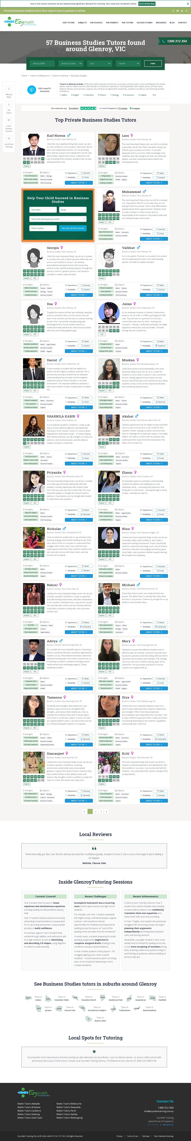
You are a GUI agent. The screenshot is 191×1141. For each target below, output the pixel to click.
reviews (153, 1124)
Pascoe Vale (70, 1009)
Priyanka (54, 473)
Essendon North (88, 998)
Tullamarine (124, 1009)
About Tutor (77, 182)
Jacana (48, 1009)
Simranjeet (55, 754)
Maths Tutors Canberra (29, 1110)
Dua (50, 304)
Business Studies (79, 75)
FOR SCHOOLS (96, 22)
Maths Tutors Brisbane (29, 1107)
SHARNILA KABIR (61, 416)
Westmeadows (149, 1009)
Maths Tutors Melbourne (69, 1103)
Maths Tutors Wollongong (70, 1117)
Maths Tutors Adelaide (29, 1103)
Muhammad (131, 192)
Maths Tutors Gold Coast (30, 1117)
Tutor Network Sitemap (163, 1136)
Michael (128, 585)
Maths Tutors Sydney (67, 1114)
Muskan (128, 360)
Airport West (100, 1019)
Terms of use (132, 1136)
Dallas (38, 998)
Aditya (52, 641)
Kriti (125, 754)
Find (153, 63)
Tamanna (54, 697)
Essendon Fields (62, 998)
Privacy (120, 1136)
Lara (125, 136)
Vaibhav (128, 248)
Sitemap (145, 1136)
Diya (125, 697)
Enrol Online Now (147, 3)
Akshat (127, 416)
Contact (182, 22)
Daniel (52, 360)
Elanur (127, 473)
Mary (126, 641)
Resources (161, 22)
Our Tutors (69, 22)
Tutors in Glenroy (60, 75)
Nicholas (54, 529)
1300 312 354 (177, 41)
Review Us (168, 1124)
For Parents (112, 22)
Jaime (127, 304)
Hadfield (162, 998)
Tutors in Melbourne (39, 75)
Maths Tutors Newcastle (69, 1107)
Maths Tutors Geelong (29, 1114)
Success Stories (145, 22)
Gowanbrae (140, 998)
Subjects (82, 22)
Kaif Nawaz (56, 136)
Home (24, 75)
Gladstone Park (116, 998)
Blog (172, 22)
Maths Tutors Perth (66, 1110)
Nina (126, 529)
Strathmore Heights (97, 1009)
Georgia (53, 248)
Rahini (52, 585)
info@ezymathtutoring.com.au (158, 1111)
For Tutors (127, 22)
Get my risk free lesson (73, 228)
